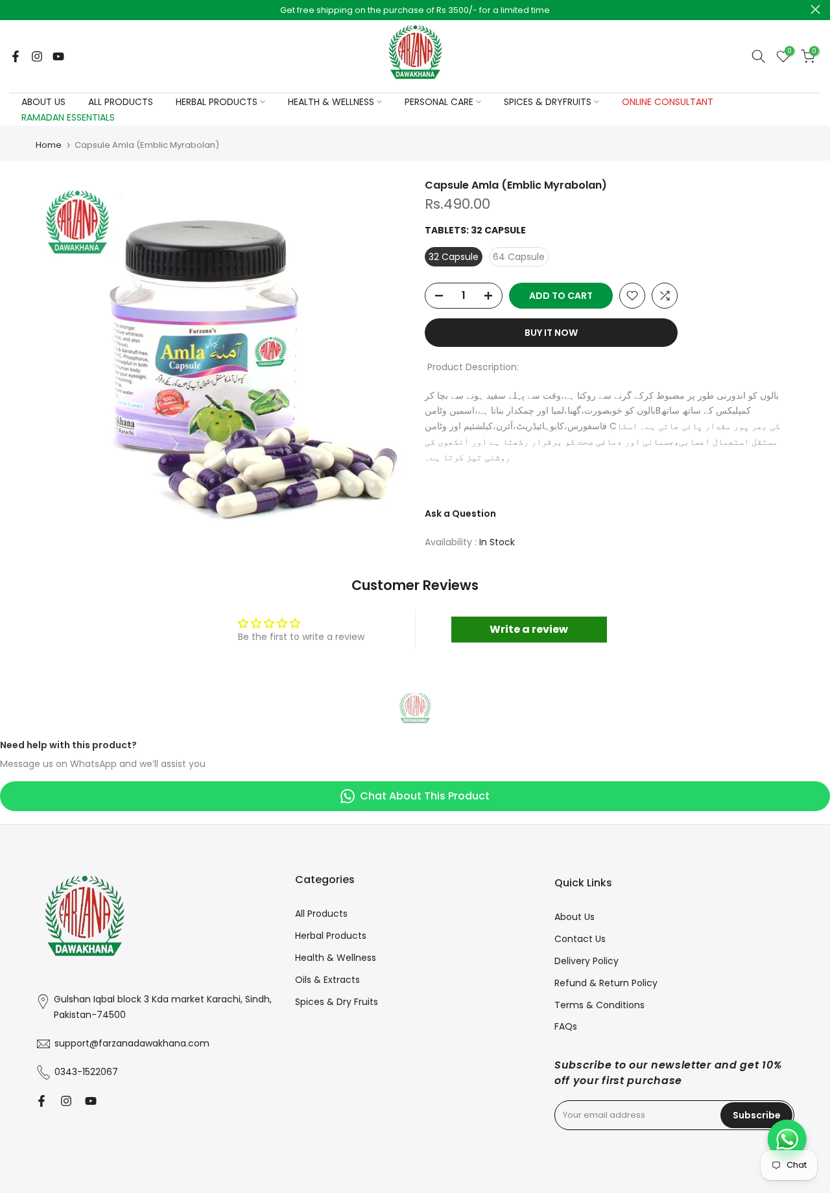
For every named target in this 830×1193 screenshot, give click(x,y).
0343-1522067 (86, 1071)
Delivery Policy (586, 960)
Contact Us (580, 938)
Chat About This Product (425, 795)
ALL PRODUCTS (120, 101)
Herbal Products (330, 935)
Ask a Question (460, 513)
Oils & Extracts (327, 979)
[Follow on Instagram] (37, 56)
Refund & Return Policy (606, 982)
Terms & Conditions (599, 1004)
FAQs (565, 1026)
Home (49, 145)
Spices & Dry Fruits (336, 1001)
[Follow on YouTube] (58, 56)
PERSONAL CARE (439, 101)
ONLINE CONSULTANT (667, 101)
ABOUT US (43, 101)
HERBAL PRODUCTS (216, 101)
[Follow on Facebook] (15, 56)
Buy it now (551, 332)
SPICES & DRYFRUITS (547, 101)
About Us (574, 916)
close (14, 9)
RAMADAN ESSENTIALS (68, 117)
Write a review (529, 629)
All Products (321, 913)
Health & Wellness (335, 957)
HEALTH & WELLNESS (331, 101)
